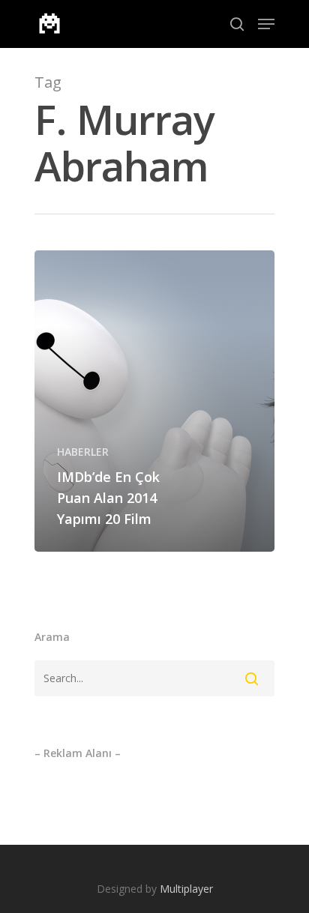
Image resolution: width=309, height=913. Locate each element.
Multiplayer (186, 889)
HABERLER (83, 452)
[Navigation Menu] (266, 23)
